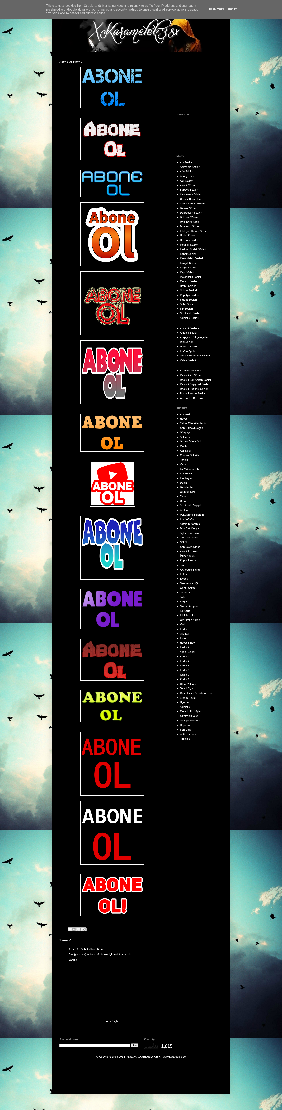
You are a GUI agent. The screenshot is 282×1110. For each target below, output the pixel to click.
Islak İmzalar (187, 615)
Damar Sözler (188, 208)
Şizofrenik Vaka (189, 715)
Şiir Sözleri (186, 308)
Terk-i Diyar (187, 688)
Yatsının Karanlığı (190, 523)
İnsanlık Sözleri (189, 244)
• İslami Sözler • (189, 328)
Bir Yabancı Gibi (189, 468)
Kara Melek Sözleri (191, 258)
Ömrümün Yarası (190, 619)
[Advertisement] (200, 82)
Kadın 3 (184, 656)
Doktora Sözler (189, 217)
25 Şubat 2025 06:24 (90, 948)
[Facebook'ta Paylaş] (81, 929)
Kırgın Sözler (188, 267)
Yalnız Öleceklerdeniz (193, 423)
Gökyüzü (185, 610)
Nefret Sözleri (188, 285)
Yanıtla (73, 959)
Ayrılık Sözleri (188, 185)
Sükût (183, 542)
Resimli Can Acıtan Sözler (195, 379)
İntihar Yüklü (187, 555)
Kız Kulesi (186, 473)
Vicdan (184, 464)
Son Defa (185, 729)
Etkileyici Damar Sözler (194, 231)
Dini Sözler (186, 341)
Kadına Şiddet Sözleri (193, 249)
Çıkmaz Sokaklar (190, 455)
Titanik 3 (185, 738)
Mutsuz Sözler (188, 281)
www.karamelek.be (174, 1056)
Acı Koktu (185, 414)
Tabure (184, 496)
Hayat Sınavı (187, 642)
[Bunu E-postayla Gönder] (70, 929)
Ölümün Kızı (187, 491)
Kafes (183, 574)
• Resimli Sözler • (190, 370)
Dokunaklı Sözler (190, 221)
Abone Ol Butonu (191, 398)
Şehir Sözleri (187, 304)
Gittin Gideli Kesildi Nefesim (196, 693)
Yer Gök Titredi (189, 537)
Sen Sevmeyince (190, 546)
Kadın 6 (184, 670)
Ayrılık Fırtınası (189, 551)
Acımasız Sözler (190, 166)
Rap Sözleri (187, 272)
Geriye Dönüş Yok (191, 441)
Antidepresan (188, 734)
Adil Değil (185, 450)
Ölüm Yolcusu (188, 683)
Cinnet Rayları (188, 697)
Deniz (183, 482)
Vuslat (183, 624)
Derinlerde (186, 487)
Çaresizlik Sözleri (190, 198)
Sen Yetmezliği (189, 583)
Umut (183, 501)
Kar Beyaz (186, 478)
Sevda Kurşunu (189, 606)
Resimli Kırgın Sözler (192, 393)
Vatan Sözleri (188, 360)
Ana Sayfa (112, 1021)
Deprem (185, 725)
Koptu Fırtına (188, 560)
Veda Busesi (187, 651)
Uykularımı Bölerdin (192, 514)
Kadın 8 (184, 679)
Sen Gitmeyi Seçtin (191, 427)
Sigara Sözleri (188, 299)
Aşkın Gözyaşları (190, 532)
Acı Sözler (186, 162)
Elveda (184, 578)
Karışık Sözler (188, 262)
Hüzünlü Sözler (189, 240)
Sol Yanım (186, 437)
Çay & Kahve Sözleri (192, 203)
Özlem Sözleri (188, 290)
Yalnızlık (185, 706)
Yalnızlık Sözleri (189, 317)
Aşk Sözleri (186, 180)
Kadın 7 (184, 674)
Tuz (182, 565)
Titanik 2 (185, 592)
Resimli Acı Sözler (191, 375)
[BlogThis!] (74, 929)
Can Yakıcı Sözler (190, 194)
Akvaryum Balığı (190, 569)
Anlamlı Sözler (188, 332)
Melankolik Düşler (190, 711)
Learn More (216, 9)
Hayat (183, 418)
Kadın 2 (184, 647)
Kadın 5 (184, 665)
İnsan (183, 638)
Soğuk (184, 601)
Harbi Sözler (187, 235)
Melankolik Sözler (190, 276)
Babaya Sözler (189, 189)
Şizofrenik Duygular (192, 505)
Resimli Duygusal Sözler (194, 384)
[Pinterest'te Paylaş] (85, 929)
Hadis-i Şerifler (189, 346)
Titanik (184, 459)
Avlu (182, 596)
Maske (184, 446)
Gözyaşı (185, 432)
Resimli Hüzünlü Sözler (194, 388)
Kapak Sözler (188, 253)
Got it (232, 9)
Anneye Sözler (189, 176)
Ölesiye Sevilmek (190, 720)
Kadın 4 (184, 661)
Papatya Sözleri (189, 295)
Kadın (183, 629)
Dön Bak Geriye (189, 528)
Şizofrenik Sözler (190, 313)
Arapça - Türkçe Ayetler (194, 337)
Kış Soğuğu (187, 519)
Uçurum (185, 702)
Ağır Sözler (186, 171)
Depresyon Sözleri (191, 212)
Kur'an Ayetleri (188, 351)
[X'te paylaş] (77, 929)
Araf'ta (184, 510)
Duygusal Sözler (190, 226)
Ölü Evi (184, 633)
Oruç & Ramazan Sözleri (195, 355)
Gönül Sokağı (188, 587)
